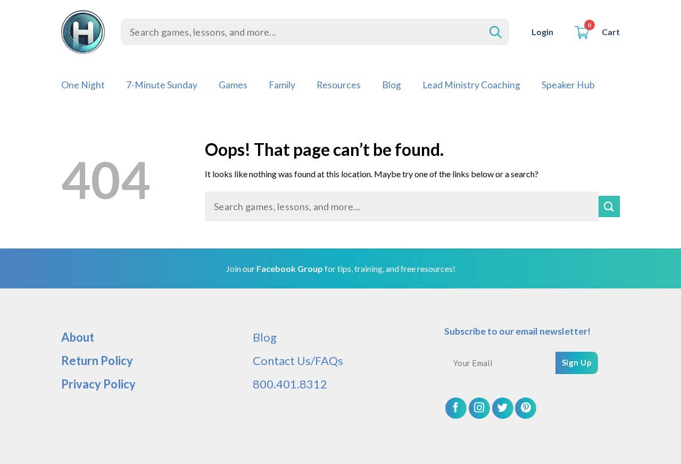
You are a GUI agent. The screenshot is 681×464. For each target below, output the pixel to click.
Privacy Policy (98, 384)
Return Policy (97, 360)
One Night (83, 84)
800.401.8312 (290, 384)
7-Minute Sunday (161, 84)
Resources (339, 84)
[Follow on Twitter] (502, 408)
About (77, 337)
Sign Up (577, 362)
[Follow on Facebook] (456, 408)
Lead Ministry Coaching (471, 84)
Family (282, 84)
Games (233, 84)
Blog (391, 84)
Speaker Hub (568, 84)
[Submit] (609, 206)
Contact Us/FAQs (298, 360)
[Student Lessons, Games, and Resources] (83, 32)
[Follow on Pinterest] (525, 408)
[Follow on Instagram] (479, 408)
